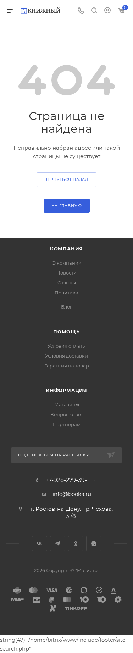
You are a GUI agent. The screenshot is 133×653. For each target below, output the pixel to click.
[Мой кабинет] (107, 11)
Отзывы (66, 283)
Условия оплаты (67, 346)
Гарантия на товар (66, 366)
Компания (66, 248)
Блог (66, 307)
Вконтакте (39, 543)
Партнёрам (67, 424)
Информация (66, 390)
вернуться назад (66, 179)
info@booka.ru (71, 494)
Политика (66, 292)
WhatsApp (93, 543)
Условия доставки (66, 356)
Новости (66, 273)
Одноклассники (75, 543)
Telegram (57, 543)
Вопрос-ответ (66, 414)
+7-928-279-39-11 (68, 480)
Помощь (66, 331)
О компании (67, 263)
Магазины (66, 404)
